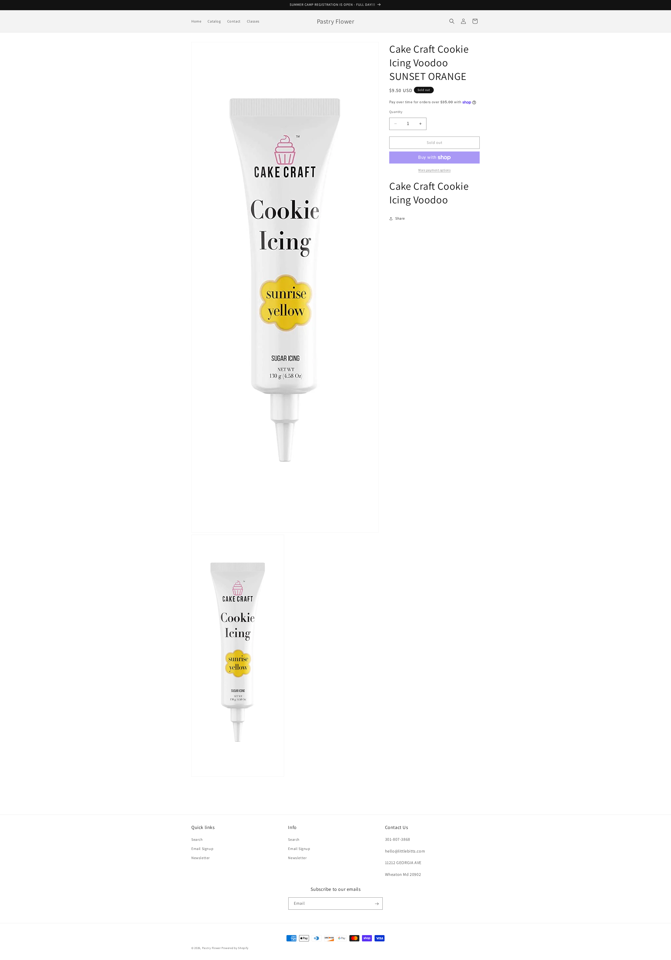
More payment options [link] (434, 170)
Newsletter (200, 857)
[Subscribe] (376, 904)
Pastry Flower (211, 948)
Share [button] (400, 218)
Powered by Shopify (234, 948)
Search (197, 839)
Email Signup (202, 848)
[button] (452, 21)
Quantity (395, 112)
